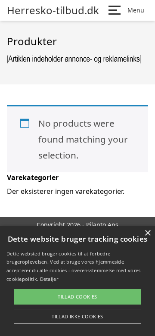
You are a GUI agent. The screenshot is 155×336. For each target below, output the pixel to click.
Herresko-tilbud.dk (53, 10)
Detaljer (49, 279)
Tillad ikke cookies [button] (77, 316)
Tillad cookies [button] (77, 296)
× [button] (147, 233)
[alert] (77, 281)
